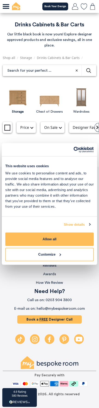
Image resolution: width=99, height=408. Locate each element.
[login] (75, 6)
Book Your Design (55, 6)
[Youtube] (79, 339)
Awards (49, 274)
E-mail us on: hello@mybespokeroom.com (49, 308)
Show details (74, 224)
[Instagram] (35, 339)
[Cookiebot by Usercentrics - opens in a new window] (73, 150)
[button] (19, 397)
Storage (26, 58)
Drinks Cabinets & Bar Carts (58, 58)
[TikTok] (20, 339)
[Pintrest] (64, 339)
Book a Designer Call (49, 319)
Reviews (49, 265)
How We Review (49, 282)
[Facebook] (49, 339)
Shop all (9, 58)
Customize (46, 254)
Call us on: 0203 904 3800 (49, 300)
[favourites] (83, 6)
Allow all (49, 239)
